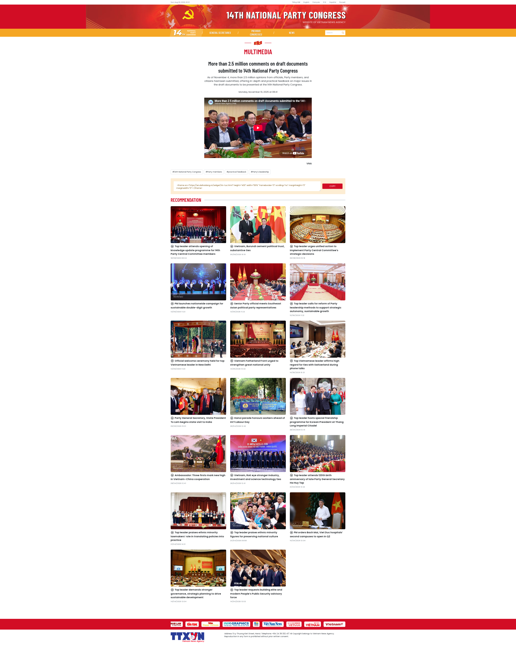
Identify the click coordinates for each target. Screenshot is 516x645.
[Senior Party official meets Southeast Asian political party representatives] (258, 281)
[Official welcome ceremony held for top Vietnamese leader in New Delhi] (198, 339)
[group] (173, 624)
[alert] (247, 186)
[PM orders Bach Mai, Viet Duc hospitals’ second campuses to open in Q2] (317, 510)
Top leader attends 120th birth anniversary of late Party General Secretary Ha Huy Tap (317, 479)
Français (316, 2)
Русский (342, 2)
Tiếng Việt (296, 2)
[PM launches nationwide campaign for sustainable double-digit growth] (198, 281)
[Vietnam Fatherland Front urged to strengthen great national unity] (258, 339)
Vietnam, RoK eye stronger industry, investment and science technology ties (255, 477)
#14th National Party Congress (186, 172)
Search (343, 32)
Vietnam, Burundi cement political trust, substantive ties (257, 248)
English (306, 2)
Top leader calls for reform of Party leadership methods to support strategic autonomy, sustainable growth (315, 307)
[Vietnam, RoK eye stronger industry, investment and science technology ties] (258, 453)
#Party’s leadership (260, 172)
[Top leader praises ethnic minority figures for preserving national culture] (258, 510)
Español (332, 2)
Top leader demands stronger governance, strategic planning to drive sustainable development (196, 593)
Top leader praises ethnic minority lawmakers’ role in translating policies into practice (197, 536)
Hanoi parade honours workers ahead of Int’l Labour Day (257, 420)
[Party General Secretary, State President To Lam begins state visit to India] (198, 396)
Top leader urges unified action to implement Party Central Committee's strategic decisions (314, 250)
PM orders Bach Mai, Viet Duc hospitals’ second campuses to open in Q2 (316, 534)
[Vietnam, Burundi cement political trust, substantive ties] (258, 224)
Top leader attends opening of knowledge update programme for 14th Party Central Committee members (195, 250)
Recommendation (186, 200)
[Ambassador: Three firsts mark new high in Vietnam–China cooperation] (198, 453)
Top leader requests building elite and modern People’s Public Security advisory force (256, 593)
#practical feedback (236, 172)
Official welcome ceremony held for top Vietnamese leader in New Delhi (197, 363)
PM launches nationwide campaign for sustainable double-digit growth (197, 305)
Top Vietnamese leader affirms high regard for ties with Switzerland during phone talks (314, 364)
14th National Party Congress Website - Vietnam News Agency (258, 17)
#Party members (214, 172)
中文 (324, 2)
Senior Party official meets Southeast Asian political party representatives (255, 305)
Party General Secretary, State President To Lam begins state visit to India (198, 420)
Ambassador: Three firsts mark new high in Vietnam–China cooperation (198, 477)
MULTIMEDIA (258, 51)
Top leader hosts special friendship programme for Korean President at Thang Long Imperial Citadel (317, 421)
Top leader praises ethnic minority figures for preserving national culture (254, 534)
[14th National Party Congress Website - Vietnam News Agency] (186, 33)
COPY (332, 186)
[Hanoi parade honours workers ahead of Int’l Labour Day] (258, 396)
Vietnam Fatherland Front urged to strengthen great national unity (254, 363)
